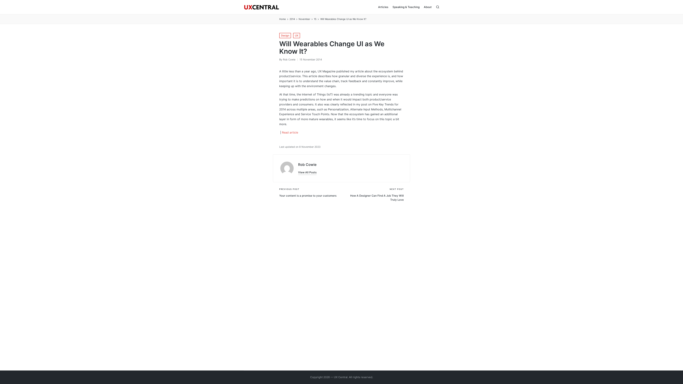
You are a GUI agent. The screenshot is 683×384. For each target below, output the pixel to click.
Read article (290, 132)
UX (296, 35)
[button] (307, 172)
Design (285, 35)
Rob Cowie (307, 164)
